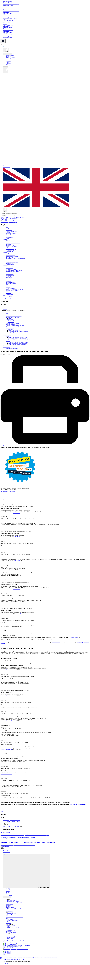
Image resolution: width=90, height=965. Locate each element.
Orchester (8, 280)
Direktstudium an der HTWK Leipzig (13, 316)
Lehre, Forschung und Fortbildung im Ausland (15, 333)
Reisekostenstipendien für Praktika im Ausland (18, 343)
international (5, 285)
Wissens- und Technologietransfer (13, 259)
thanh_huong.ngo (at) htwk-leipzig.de (78, 804)
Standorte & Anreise (10, 907)
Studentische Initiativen (10, 282)
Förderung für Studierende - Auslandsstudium (17, 337)
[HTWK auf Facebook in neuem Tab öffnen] (7, 953)
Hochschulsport (9, 276)
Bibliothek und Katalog (11, 913)
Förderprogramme (9, 257)
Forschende (8, 61)
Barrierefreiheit (21, 959)
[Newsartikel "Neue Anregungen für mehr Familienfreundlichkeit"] (18, 943)
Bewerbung (10, 318)
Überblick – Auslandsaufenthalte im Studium (15, 325)
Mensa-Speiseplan (9, 904)
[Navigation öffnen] (1, 44)
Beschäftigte (8, 60)
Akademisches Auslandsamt (11, 348)
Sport (7, 918)
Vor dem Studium (9, 241)
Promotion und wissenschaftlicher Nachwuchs (15, 258)
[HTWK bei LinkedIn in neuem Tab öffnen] (7, 952)
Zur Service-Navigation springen (10, 2)
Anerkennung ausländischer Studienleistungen (18, 331)
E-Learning (8, 926)
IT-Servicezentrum (10, 915)
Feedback (8, 65)
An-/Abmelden (9, 296)
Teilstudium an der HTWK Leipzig (13, 317)
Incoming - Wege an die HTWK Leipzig (14, 289)
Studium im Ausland (10, 328)
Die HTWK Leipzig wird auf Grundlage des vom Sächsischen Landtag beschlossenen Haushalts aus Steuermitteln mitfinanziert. (30, 957)
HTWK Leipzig (4, 219)
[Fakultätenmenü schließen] (3, 41)
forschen (5, 252)
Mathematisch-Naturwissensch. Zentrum (14, 917)
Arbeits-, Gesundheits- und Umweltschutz (14, 902)
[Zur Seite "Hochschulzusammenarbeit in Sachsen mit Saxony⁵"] (10, 947)
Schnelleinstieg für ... (8, 53)
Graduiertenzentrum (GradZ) (12, 936)
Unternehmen (8, 63)
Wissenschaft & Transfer (11, 266)
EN (69, 206)
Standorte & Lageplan (10, 234)
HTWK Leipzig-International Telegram (11, 821)
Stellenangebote (9, 230)
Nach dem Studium (10, 250)
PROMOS (8, 341)
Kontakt (7, 238)
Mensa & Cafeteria (10, 275)
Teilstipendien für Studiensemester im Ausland (18, 342)
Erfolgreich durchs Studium (11, 246)
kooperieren (5, 265)
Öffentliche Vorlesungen (11, 932)
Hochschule (5, 227)
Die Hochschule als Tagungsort (12, 269)
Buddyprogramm (9, 319)
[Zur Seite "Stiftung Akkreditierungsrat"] (15, 949)
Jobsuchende (8, 58)
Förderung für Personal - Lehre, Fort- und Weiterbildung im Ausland (22, 339)
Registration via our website (6, 669)
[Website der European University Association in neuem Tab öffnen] (16, 940)
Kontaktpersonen (9, 294)
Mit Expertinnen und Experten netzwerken (15, 270)
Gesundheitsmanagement (11, 278)
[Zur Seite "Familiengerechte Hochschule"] (11, 941)
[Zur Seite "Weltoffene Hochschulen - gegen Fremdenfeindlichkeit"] (16, 945)
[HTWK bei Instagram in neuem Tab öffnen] (7, 951)
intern (4, 295)
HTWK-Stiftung (9, 938)
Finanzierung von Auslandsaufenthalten (14, 326)
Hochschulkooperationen (11, 288)
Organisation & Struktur (11, 233)
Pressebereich (8, 910)
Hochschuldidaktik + (10, 929)
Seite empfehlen (6, 852)
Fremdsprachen (9, 277)
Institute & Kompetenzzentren (12, 256)
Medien (7, 64)
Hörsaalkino (8, 281)
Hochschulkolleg (9, 919)
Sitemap (26, 959)
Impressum (6, 959)
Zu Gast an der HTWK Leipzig (12, 323)
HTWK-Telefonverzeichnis (11, 900)
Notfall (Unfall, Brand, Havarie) (12, 901)
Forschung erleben (10, 263)
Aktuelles (8, 228)
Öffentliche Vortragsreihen (11, 231)
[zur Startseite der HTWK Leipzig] (9, 220)
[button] (6, 50)
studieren (5, 239)
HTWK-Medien (9, 237)
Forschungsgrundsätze (10, 255)
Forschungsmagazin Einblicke (12, 262)
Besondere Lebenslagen (11, 249)
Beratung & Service (10, 251)
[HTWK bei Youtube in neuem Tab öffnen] (6, 954)
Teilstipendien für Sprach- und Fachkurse (17, 344)
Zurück (2, 811)
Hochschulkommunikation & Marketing (14, 236)
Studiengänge (8, 240)
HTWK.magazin (9, 911)
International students (10, 57)
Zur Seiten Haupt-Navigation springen (11, 4)
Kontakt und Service (10, 264)
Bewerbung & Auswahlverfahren (13, 243)
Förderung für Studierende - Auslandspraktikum (18, 338)
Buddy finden (11, 322)
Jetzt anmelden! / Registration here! (8, 491)
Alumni (7, 62)
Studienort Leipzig (10, 274)
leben (4, 272)
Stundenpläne (8, 905)
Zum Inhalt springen (7, 1)
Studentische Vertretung (11, 283)
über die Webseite (16, 513)
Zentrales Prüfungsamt (10, 914)
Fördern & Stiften (9, 268)
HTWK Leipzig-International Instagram (11, 820)
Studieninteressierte (10, 55)
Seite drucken (6, 850)
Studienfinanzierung (10, 245)
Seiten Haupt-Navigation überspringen (9, 222)
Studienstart (8, 244)
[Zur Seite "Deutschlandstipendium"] (9, 944)
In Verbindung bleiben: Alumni (12, 271)
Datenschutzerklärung (13, 959)
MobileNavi (6, 963)
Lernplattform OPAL (10, 930)
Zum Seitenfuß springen (8, 5)
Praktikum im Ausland (10, 332)
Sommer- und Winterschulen (14, 330)
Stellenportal (8, 284)
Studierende (8, 56)
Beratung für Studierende (11, 925)
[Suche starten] (14, 215)
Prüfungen (8, 906)
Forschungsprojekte (10, 260)
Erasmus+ (8, 336)
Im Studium (8, 247)
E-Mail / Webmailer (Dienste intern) (13, 908)
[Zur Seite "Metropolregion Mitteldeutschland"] (12, 946)
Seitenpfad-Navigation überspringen (8, 298)
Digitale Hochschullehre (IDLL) (12, 927)
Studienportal (8, 931)
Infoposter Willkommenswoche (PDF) (11, 826)
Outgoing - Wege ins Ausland (12, 290)
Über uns (8, 232)
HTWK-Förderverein (10, 937)
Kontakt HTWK (6, 167)
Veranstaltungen (9, 293)
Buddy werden (11, 320)
